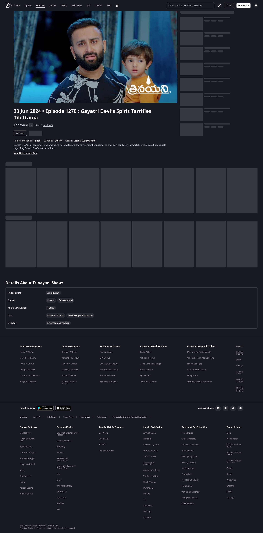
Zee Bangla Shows (108, 381)
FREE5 (63, 5)
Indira (22, 482)
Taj (144, 499)
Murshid (147, 438)
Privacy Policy (68, 417)
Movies (53, 5)
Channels (23, 417)
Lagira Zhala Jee (194, 363)
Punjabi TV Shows (28, 381)
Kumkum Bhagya (27, 452)
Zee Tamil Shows (107, 375)
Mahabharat (25, 433)
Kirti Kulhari (187, 486)
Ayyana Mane (149, 433)
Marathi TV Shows (28, 358)
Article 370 (62, 491)
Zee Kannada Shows (109, 369)
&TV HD (102, 444)
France (230, 468)
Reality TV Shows (69, 375)
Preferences (101, 417)
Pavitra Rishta (146, 369)
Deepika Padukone (190, 444)
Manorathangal (150, 450)
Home (17, 5)
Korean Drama (26, 488)
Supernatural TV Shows (69, 382)
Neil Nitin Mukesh (190, 480)
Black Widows (149, 482)
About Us (37, 417)
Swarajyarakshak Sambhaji (199, 381)
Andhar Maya (149, 456)
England (230, 485)
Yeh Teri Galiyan (147, 358)
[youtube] (240, 408)
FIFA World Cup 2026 (234, 445)
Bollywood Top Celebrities (194, 427)
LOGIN (229, 5)
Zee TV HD (103, 438)
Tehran (60, 452)
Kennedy (61, 446)
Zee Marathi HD (106, 450)
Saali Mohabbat (64, 440)
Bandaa (60, 503)
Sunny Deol (187, 474)
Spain (229, 474)
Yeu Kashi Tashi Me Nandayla (200, 358)
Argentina (231, 480)
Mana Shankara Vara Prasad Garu (66, 467)
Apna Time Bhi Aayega (150, 363)
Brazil (229, 491)
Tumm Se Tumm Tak (27, 439)
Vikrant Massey (189, 438)
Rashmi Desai (188, 503)
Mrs (58, 474)
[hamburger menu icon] (256, 5)
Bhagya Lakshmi (27, 464)
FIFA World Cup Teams (234, 453)
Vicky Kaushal (188, 468)
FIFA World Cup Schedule (234, 461)
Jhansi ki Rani (26, 446)
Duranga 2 (148, 488)
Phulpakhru (192, 375)
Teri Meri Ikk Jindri (148, 381)
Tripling (147, 511)
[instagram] (225, 408)
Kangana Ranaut (189, 497)
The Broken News (151, 476)
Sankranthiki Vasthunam (62, 459)
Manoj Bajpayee (189, 456)
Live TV (99, 5)
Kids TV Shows (26, 493)
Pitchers (147, 517)
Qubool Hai (145, 375)
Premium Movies (65, 427)
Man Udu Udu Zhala (196, 369)
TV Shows (40, 5)
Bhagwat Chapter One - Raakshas (68, 434)
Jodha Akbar (145, 352)
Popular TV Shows (28, 427)
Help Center (51, 417)
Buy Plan (245, 5)
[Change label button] (219, 5)
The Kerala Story (64, 485)
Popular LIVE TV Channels (111, 427)
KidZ (89, 5)
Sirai (59, 480)
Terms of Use (85, 417)
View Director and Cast (25, 153)
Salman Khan (188, 450)
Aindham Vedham (151, 470)
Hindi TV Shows (27, 352)
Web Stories (232, 438)
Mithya (146, 493)
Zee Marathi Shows (109, 363)
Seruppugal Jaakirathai (148, 463)
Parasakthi (61, 497)
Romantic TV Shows (71, 358)
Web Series (76, 5)
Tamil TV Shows (27, 363)
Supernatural (88, 140)
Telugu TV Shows (27, 369)
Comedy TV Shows (70, 369)
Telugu (37, 140)
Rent (109, 5)
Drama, (77, 140)
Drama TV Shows (69, 352)
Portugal (231, 497)
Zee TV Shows (106, 352)
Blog (229, 433)
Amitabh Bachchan (190, 491)
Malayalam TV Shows (29, 375)
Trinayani (21, 125)
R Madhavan (188, 433)
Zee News (103, 433)
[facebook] (218, 408)
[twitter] (233, 408)
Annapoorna (25, 476)
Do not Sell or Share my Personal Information (129, 417)
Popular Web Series (152, 427)
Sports (28, 5)
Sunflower (148, 505)
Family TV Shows (69, 363)
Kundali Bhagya (27, 458)
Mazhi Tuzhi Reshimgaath (199, 352)
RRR (59, 509)
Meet (238, 359)
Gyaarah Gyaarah (151, 444)
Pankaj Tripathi (189, 462)
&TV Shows (105, 358)
